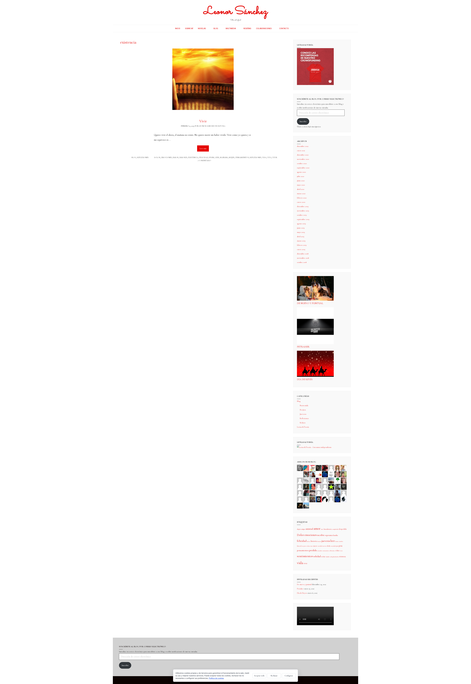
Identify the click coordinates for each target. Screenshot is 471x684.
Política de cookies (216, 678)
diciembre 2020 (303, 155)
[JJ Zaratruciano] (300, 505)
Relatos (302, 423)
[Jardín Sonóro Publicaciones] (337, 480)
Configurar (289, 676)
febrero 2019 (302, 245)
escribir (320, 535)
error (176, 157)
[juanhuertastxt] (344, 499)
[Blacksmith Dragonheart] (306, 480)
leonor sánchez (339, 541)
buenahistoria (328, 529)
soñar (323, 556)
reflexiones (255, 157)
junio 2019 (301, 228)
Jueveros (303, 414)
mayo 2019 (301, 232)
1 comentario (204, 161)
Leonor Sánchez (236, 11)
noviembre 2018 (303, 258)
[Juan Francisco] (312, 499)
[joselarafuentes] (337, 486)
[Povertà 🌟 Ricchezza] (331, 486)
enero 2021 (301, 150)
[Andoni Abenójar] (319, 480)
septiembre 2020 (303, 168)
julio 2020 (300, 176)
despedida (343, 529)
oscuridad (333, 546)
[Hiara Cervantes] (319, 468)
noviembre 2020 (303, 159)
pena (340, 546)
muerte (315, 546)
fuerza (308, 541)
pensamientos (242, 157)
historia (314, 541)
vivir (274, 157)
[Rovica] (337, 468)
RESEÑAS (247, 28)
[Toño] (312, 474)
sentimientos (305, 556)
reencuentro (326, 550)
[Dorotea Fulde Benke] (344, 480)
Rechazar (274, 676)
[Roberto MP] (306, 474)
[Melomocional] (306, 505)
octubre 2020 (302, 163)
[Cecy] (306, 468)
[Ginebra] (331, 474)
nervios (324, 546)
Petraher (303, 346)
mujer (232, 157)
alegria (299, 529)
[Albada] (300, 493)
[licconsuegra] (337, 493)
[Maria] (300, 499)
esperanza (329, 535)
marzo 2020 (301, 193)
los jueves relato (305, 546)
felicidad (203, 157)
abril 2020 (300, 189)
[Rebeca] (312, 468)
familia (335, 535)
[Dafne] (331, 493)
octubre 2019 (302, 215)
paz (337, 546)
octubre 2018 (302, 262)
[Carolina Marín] (300, 486)
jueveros (325, 541)
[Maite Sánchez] (300, 480)
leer (217, 157)
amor (317, 528)
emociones (166, 157)
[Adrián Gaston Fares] (344, 474)
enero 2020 (301, 202)
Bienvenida (304, 405)
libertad (299, 546)
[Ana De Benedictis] (325, 480)
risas (341, 550)
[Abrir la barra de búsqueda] (294, 28)
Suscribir (303, 121)
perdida (313, 550)
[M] (331, 499)
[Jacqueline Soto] (337, 474)
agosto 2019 (301, 224)
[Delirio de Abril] (319, 474)
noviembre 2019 (303, 211)
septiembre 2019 (303, 219)
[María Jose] (312, 480)
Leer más (204, 147)
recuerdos (319, 550)
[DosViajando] (300, 474)
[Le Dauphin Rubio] (312, 493)
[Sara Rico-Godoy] (312, 486)
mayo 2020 (301, 185)
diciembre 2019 (302, 206)
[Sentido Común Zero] (331, 468)
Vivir (203, 121)
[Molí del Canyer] (325, 486)
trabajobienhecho (334, 557)
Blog (133, 157)
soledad (317, 556)
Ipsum (211, 157)
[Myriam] (325, 493)
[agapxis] (319, 493)
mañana (224, 157)
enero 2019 (301, 249)
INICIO (177, 28)
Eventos (303, 410)
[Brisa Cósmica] (306, 486)
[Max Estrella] (344, 493)
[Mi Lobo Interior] (325, 499)
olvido (328, 546)
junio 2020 (301, 181)
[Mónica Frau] (325, 468)
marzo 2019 (301, 241)
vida (264, 157)
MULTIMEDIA (231, 28)
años (322, 529)
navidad (320, 546)
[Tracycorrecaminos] (319, 486)
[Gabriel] (337, 499)
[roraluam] (306, 493)
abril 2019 (300, 236)
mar (311, 546)
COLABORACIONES (264, 28)
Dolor (157, 157)
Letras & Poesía (303, 427)
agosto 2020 (301, 172)
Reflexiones (143, 157)
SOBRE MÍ (189, 28)
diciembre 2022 (302, 146)
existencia (193, 157)
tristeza (342, 556)
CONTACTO (284, 28)
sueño (327, 557)
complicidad (335, 529)
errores (183, 157)
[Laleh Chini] (300, 468)
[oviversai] (344, 486)
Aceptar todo (259, 676)
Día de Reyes (305, 379)
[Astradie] (319, 499)
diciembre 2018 (302, 254)
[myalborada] (331, 480)
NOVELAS (202, 28)
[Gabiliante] (325, 474)
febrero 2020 (302, 198)
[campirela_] (344, 468)
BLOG (216, 28)
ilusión (319, 541)
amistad (309, 528)
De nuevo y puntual (310, 303)
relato (337, 550)
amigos (303, 529)
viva (269, 157)
